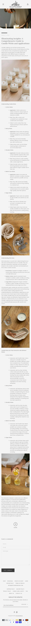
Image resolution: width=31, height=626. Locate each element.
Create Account (19, 581)
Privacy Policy (7, 591)
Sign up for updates (15, 597)
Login (26, 581)
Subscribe (23, 604)
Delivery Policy (20, 589)
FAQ (27, 591)
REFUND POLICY (10, 583)
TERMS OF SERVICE (20, 583)
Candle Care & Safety (18, 591)
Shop (4, 581)
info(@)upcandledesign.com (15, 585)
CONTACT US (19, 593)
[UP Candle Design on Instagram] (16, 612)
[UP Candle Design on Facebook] (14, 612)
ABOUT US (11, 593)
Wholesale (10, 581)
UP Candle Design (19, 615)
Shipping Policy (11, 589)
